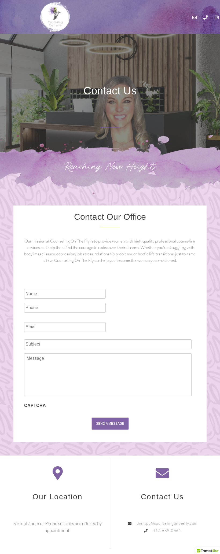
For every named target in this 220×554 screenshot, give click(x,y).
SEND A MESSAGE (110, 423)
